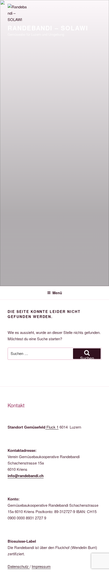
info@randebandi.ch (26, 475)
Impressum (41, 566)
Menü (57, 292)
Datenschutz (19, 566)
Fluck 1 (52, 427)
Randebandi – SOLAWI (48, 28)
